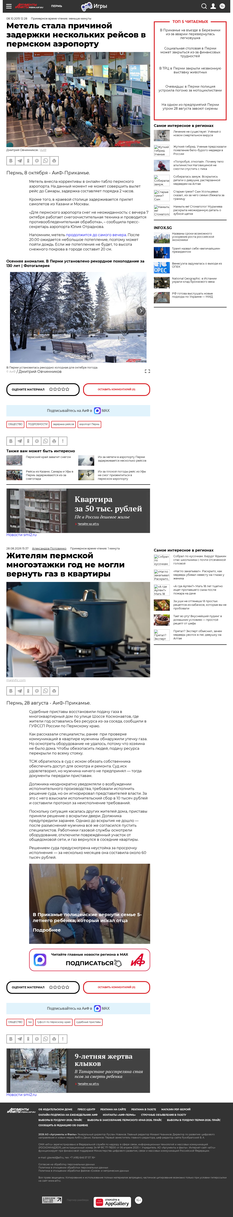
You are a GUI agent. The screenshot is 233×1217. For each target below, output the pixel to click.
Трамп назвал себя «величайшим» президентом (196, 250)
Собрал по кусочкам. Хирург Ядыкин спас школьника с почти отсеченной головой (199, 559)
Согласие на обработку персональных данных (66, 1164)
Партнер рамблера (78, 1200)
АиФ (43, 150)
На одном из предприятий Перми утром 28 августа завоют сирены (190, 107)
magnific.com (16, 680)
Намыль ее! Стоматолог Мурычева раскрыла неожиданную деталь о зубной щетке (197, 210)
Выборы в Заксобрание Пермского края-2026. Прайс (124, 1120)
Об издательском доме (55, 1109)
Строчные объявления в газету (163, 1114)
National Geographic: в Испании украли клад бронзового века (194, 280)
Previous (15, 311)
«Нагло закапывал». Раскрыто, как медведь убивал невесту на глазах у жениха (198, 574)
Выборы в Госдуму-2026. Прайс (60, 1120)
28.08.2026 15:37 (17, 548)
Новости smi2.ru (21, 535)
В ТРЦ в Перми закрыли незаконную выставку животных (190, 70)
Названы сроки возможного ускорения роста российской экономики (193, 237)
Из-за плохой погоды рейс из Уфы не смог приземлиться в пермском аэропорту (122, 475)
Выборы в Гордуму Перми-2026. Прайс (193, 1120)
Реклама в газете (143, 1109)
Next (141, 311)
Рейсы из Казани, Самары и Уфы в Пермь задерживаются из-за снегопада (49, 475)
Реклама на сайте (113, 1109)
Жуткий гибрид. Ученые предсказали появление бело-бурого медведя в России (199, 150)
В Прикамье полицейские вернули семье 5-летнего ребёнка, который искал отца (87, 917)
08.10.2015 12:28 (16, 18)
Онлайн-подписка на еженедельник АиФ (68, 1114)
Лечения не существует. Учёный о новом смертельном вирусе (197, 133)
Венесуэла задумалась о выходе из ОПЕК (197, 265)
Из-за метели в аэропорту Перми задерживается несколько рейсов (122, 458)
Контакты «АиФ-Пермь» (119, 1114)
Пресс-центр (86, 1109)
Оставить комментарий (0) (116, 389)
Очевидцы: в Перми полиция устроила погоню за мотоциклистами (190, 88)
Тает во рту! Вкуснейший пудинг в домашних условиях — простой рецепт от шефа (197, 619)
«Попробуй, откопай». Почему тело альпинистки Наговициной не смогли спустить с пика (198, 165)
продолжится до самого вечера (96, 235)
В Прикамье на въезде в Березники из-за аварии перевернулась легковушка (190, 34)
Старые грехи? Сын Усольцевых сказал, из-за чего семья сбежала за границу (198, 195)
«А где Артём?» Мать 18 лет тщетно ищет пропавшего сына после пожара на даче (198, 589)
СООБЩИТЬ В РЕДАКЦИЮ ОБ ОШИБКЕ (63, 1125)
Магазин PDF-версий (175, 1109)
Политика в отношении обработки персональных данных (73, 1167)
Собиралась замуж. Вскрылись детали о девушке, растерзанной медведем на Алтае (196, 180)
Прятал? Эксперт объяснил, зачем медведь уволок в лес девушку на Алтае (197, 634)
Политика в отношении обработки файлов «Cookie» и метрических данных (83, 1170)
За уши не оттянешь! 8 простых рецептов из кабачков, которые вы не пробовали (199, 604)
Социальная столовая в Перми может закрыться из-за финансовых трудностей (190, 52)
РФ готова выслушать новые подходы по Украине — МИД (192, 295)
